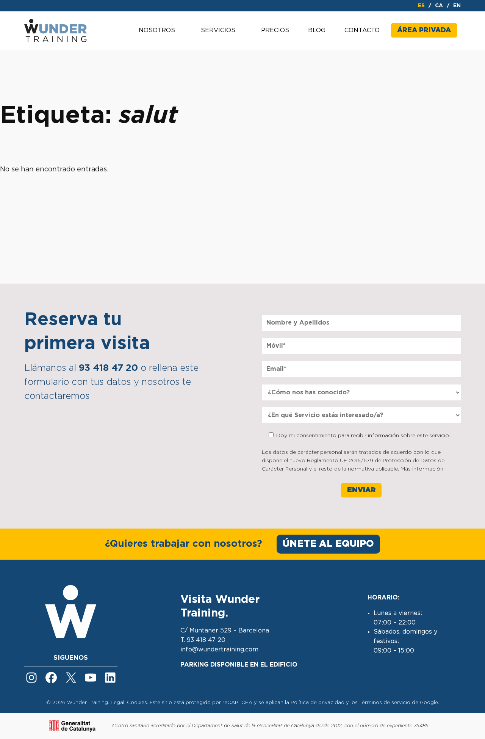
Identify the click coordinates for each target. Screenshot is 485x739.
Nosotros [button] (157, 30)
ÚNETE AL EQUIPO (328, 544)
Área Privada (424, 30)
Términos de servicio (384, 702)
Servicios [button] (218, 30)
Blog (316, 30)
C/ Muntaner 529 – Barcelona (224, 631)
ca (439, 5)
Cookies (137, 702)
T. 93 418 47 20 (202, 640)
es (421, 5)
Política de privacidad (317, 702)
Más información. (422, 469)
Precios (275, 30)
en (457, 5)
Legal (117, 702)
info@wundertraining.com (219, 649)
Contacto (362, 30)
